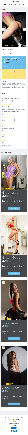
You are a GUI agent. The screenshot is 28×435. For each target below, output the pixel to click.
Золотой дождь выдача (9, 142)
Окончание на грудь (15, 111)
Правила (14, 421)
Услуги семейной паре (9, 109)
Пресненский (16, 71)
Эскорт (5, 107)
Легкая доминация (8, 136)
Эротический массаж (8, 128)
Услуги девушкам (13, 107)
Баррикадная (6, 76)
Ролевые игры (6, 114)
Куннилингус (16, 101)
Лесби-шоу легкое (20, 120)
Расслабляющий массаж (9, 130)
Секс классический (8, 98)
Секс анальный (7, 101)
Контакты (14, 425)
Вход (23, 4)
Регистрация (17, 4)
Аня (3, 213)
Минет (17, 98)
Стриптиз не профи (8, 120)
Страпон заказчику (8, 145)
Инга (3, 408)
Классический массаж (8, 126)
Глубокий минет (21, 109)
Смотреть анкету (14, 208)
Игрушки (5, 111)
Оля (3, 343)
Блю (3, 278)
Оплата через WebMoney (14, 423)
